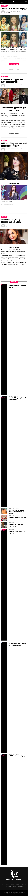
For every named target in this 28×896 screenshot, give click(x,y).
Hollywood (8, 887)
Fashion (7, 885)
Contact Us (20, 887)
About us (15, 887)
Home (3, 885)
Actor (17, 885)
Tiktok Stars (23, 885)
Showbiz (12, 885)
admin (8, 12)
